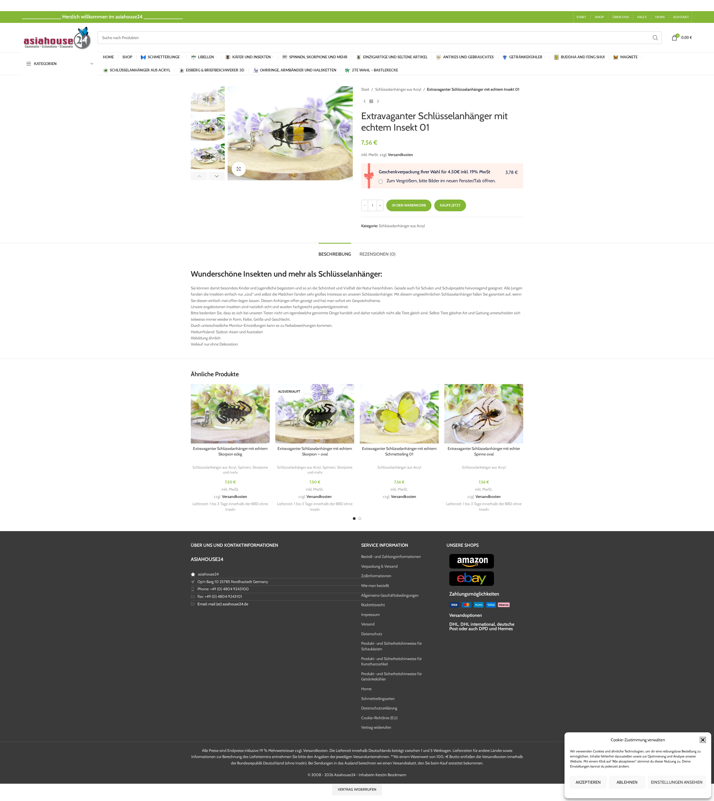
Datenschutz (371, 633)
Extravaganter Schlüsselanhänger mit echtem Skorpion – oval (315, 451)
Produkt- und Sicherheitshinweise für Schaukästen (391, 646)
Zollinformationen (376, 575)
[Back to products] (371, 101)
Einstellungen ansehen (677, 782)
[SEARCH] (655, 37)
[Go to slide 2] (359, 518)
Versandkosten (400, 154)
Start (365, 89)
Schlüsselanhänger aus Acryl (398, 89)
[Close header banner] (707, 5)
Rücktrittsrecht (373, 604)
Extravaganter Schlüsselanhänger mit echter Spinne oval (484, 451)
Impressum (370, 614)
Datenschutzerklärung (379, 708)
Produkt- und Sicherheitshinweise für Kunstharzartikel (391, 661)
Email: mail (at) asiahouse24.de (222, 603)
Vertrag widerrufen (376, 727)
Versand (368, 624)
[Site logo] (57, 37)
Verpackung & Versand (379, 566)
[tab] (335, 251)
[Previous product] (364, 101)
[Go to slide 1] (354, 518)
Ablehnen (627, 782)
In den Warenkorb (409, 205)
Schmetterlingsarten (378, 698)
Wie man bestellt (375, 585)
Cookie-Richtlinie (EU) (379, 717)
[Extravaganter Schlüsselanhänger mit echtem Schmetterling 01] (399, 413)
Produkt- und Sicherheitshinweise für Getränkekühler (391, 676)
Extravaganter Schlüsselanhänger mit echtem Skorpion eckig (230, 451)
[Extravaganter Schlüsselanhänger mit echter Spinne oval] (483, 413)
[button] (703, 740)
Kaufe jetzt (450, 205)
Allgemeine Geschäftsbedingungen (390, 595)
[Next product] (378, 101)
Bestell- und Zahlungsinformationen (391, 556)
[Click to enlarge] (239, 169)
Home (366, 688)
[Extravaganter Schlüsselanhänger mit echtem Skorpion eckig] (230, 413)
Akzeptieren (588, 782)
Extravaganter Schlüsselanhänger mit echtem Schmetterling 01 (399, 451)
